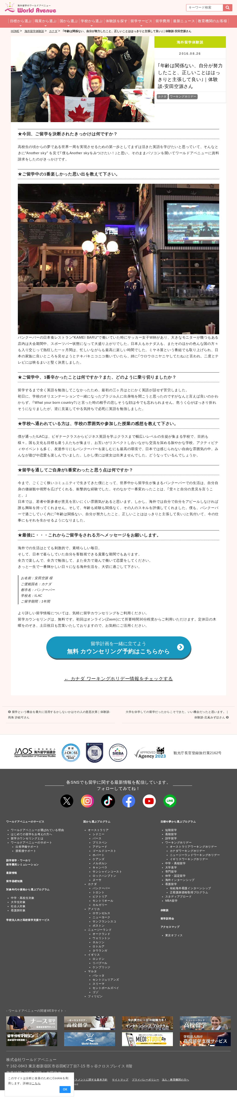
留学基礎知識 (14, 881)
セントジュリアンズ (106, 979)
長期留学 (171, 834)
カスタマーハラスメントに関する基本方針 (82, 1079)
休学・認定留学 (175, 875)
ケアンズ (98, 859)
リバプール (100, 963)
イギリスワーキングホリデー (189, 859)
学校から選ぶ (92, 21)
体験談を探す (117, 21)
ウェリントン (101, 938)
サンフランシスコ (104, 921)
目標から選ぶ (21, 21)
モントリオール (103, 900)
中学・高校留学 (175, 863)
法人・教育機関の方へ (175, 1079)
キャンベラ (100, 867)
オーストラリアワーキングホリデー (193, 846)
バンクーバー (101, 888)
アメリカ (94, 909)
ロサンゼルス (101, 913)
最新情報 (11, 872)
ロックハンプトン (104, 875)
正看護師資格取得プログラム (189, 892)
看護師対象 (18, 910)
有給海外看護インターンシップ (190, 888)
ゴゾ (96, 992)
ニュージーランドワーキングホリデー (195, 855)
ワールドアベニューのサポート (31, 842)
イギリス (94, 954)
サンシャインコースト (107, 871)
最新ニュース (184, 21)
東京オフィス (174, 935)
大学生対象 (18, 902)
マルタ (92, 971)
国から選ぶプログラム (97, 821)
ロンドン (98, 958)
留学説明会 (167, 918)
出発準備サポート (27, 846)
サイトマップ (120, 1079)
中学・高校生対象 (22, 898)
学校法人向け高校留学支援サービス (28, 919)
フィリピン (95, 996)
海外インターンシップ (180, 880)
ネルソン (98, 942)
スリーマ (98, 983)
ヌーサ (97, 880)
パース (97, 838)
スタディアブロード (178, 896)
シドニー (98, 834)
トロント (98, 892)
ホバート (98, 855)
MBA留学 (171, 900)
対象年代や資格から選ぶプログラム (28, 889)
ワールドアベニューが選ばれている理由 (37, 830)
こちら (36, 1083)
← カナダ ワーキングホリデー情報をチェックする (118, 678)
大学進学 (171, 867)
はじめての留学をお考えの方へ (31, 834)
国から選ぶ (69, 21)
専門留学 (171, 871)
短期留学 (171, 830)
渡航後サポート (26, 850)
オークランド (101, 934)
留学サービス (142, 21)
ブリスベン (100, 842)
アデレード (100, 846)
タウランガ (100, 950)
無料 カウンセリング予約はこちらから (118, 647)
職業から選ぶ (46, 21)
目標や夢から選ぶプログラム (178, 821)
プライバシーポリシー (145, 1079)
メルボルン (100, 863)
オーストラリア (98, 830)
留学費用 (163, 21)
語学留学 (171, 838)
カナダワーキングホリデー (187, 850)
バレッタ (98, 975)
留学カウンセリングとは (27, 838)
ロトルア (98, 946)
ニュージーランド (100, 929)
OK (65, 1089)
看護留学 (171, 884)
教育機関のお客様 (212, 21)
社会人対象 (18, 906)
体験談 (165, 910)
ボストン (98, 925)
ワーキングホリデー (183, 96)
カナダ (162, 96)
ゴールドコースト (104, 850)
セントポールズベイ (106, 988)
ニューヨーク (101, 917)
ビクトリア (100, 896)
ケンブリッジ (101, 967)
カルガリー (100, 904)
